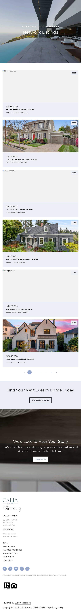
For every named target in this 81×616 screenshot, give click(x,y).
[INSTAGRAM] (10, 569)
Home (5, 543)
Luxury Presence (23, 603)
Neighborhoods (10, 553)
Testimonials (8, 557)
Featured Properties (12, 550)
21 (51, 372)
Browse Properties (40, 400)
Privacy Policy (56, 607)
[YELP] (22, 569)
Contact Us (40, 459)
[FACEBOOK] (5, 569)
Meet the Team (9, 546)
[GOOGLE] (27, 569)
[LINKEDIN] (16, 569)
